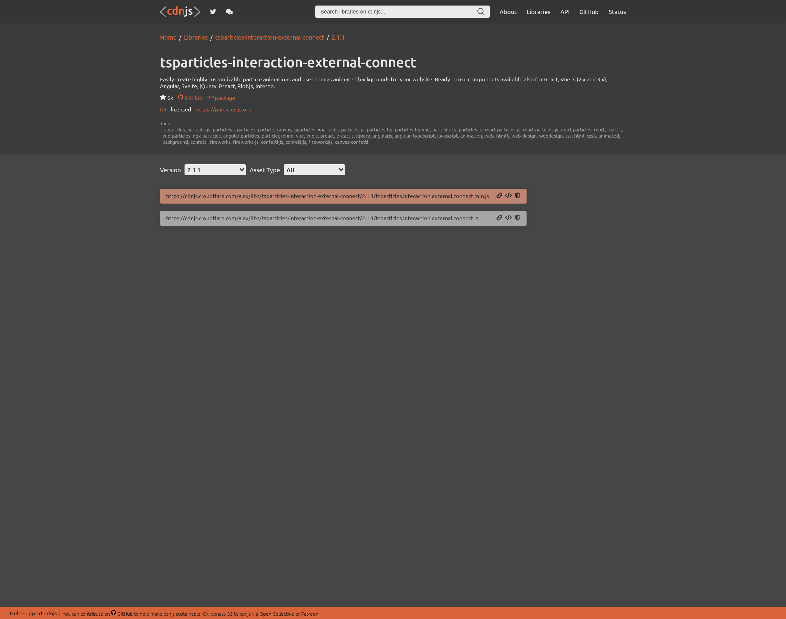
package (224, 97)
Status (617, 11)
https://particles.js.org (223, 109)
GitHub (589, 11)
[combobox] (215, 169)
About (508, 11)
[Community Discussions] (229, 11)
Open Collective (276, 613)
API (565, 11)
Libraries (539, 11)
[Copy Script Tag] (508, 196)
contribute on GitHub (106, 613)
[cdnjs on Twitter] (213, 11)
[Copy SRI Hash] (517, 196)
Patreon (309, 613)
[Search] (481, 11)
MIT (165, 109)
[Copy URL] (499, 196)
